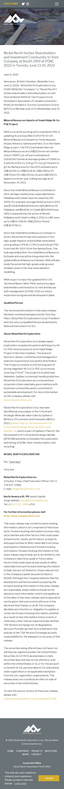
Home (10, 751)
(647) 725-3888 (19, 504)
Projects (37, 751)
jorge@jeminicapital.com (34, 500)
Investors (51, 751)
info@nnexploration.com (26, 489)
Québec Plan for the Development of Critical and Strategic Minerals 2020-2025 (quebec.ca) (28, 427)
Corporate (22, 751)
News (25, 754)
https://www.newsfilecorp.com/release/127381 (30, 698)
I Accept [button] (49, 778)
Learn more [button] (20, 783)
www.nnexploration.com (18, 400)
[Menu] (56, 3)
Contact (36, 754)
